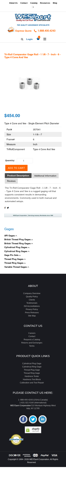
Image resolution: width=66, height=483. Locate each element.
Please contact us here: (33, 392)
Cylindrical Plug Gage (31, 363)
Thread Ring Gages (14, 262)
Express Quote (23, 30)
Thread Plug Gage (32, 370)
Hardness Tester (32, 376)
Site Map (32, 316)
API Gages (9, 235)
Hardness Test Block (32, 379)
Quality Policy (32, 296)
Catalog (33, 3)
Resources (45, 3)
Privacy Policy (32, 309)
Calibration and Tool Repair (32, 383)
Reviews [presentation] (11, 181)
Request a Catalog (32, 339)
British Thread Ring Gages (17, 243)
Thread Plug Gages (14, 259)
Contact (24, 3)
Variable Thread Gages (15, 266)
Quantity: (10, 160)
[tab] (18, 175)
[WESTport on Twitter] (32, 419)
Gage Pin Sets (11, 255)
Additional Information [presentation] (45, 175)
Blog (55, 3)
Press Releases (32, 312)
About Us (13, 3)
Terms (31, 346)
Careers (31, 333)
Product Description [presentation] (18, 175)
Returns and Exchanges (31, 343)
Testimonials (31, 303)
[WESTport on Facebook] (23, 419)
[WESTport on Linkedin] (42, 419)
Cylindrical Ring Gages (16, 251)
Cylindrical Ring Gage (31, 367)
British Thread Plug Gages (17, 239)
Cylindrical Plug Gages (16, 247)
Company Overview (31, 293)
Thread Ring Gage (32, 373)
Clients (32, 300)
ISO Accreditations (32, 306)
